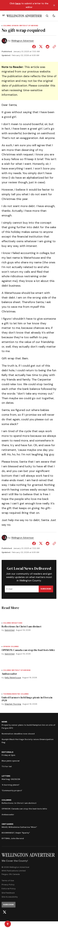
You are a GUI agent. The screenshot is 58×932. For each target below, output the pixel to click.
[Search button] (47, 15)
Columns (7, 25)
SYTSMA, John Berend (13, 838)
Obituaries (7, 824)
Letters (6, 776)
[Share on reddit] (47, 47)
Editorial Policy (9, 888)
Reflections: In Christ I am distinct (19, 803)
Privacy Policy (8, 884)
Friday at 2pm (8, 755)
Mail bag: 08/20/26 (11, 779)
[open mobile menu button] (4, 15)
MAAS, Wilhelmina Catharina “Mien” (19, 827)
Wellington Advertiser (22, 40)
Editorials (7, 752)
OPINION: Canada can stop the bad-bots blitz (24, 808)
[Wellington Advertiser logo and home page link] (24, 16)
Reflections (17, 623)
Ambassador (8, 814)
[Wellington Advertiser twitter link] (4, 912)
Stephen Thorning (13, 704)
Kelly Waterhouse (13, 678)
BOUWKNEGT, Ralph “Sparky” (16, 832)
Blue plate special (10, 761)
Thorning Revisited (11, 694)
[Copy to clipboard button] (53, 47)
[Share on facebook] (34, 47)
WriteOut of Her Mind (28, 25)
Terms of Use (8, 880)
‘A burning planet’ (10, 785)
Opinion (15, 25)
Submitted (10, 630)
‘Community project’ (12, 790)
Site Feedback (8, 892)
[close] (54, 5)
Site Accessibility (10, 897)
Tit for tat (7, 766)
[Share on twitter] (40, 47)
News (4, 721)
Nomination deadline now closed (18, 733)
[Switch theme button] (53, 15)
